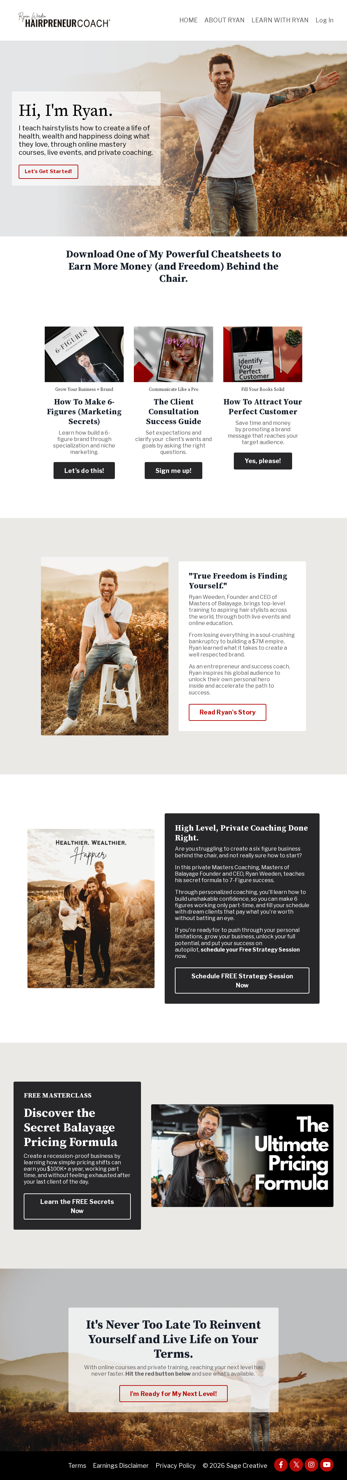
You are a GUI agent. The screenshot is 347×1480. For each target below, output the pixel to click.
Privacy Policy (176, 1465)
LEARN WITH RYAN (280, 20)
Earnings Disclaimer (121, 1465)
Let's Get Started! (48, 171)
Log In (324, 20)
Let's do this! (84, 470)
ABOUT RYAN (224, 20)
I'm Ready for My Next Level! (173, 1393)
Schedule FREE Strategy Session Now (242, 981)
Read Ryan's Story (228, 712)
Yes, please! (263, 460)
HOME (188, 20)
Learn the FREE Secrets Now (77, 1206)
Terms (77, 1465)
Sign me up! (174, 470)
